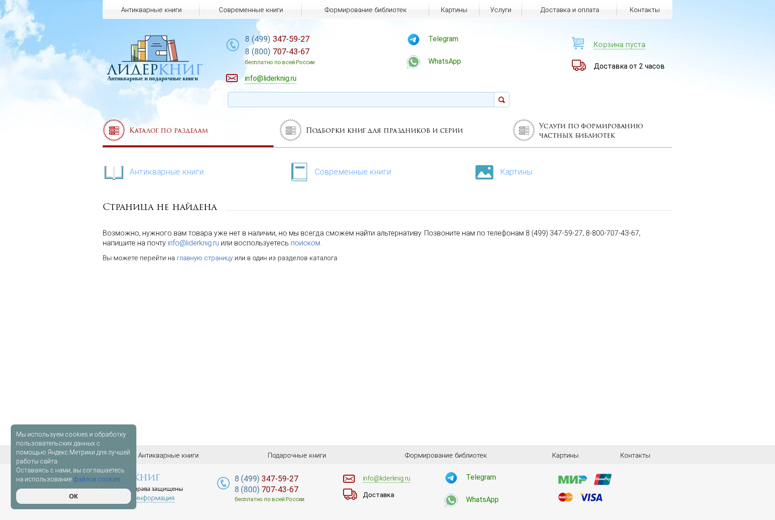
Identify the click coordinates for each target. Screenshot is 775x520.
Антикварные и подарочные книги (152, 78)
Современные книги (353, 171)
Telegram (443, 39)
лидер (155, 69)
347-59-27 (277, 39)
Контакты (645, 10)
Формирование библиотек (366, 10)
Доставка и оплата (569, 10)
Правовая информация (138, 498)
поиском (305, 243)
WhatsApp (444, 61)
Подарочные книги (297, 455)
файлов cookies (97, 479)
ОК (73, 496)
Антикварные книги (167, 171)
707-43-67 (280, 56)
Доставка (378, 495)
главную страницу (205, 258)
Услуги (500, 10)
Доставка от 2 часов (629, 66)
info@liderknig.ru (193, 243)
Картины (516, 171)
